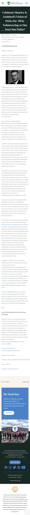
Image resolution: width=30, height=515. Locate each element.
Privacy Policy (13, 477)
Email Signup (15, 462)
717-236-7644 (11, 457)
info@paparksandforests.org (15, 455)
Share (24, 382)
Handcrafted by (14, 480)
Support (9, 413)
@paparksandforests (12, 369)
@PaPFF (8, 364)
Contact (19, 477)
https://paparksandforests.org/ (12, 350)
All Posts (6, 382)
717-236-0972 (20, 457)
